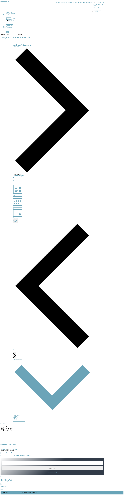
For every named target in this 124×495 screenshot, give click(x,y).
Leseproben (96, 11)
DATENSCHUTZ (4, 487)
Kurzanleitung (11, 20)
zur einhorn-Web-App (10, 18)
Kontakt (7, 31)
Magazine (5, 26)
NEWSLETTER (59, 2)
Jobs (4, 28)
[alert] (52, 178)
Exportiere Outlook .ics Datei (19, 421)
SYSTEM (88, 2)
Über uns (5, 29)
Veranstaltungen (16, 46)
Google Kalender (16, 415)
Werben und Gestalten (7, 27)
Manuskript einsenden (10, 13)
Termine (7, 32)
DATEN (78, 2)
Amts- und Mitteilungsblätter (9, 14)
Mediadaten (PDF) (9, 24)
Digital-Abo (8, 17)
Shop (95, 8)
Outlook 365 (15, 417)
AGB (2, 489)
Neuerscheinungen (97, 10)
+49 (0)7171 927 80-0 (99, 2)
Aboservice (8, 15)
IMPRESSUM (4, 486)
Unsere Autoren (9, 12)
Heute (14, 351)
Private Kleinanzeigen (10, 21)
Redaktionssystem (9, 19)
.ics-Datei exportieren (17, 419)
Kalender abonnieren (18, 359)
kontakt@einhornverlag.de (6, 431)
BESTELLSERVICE (70, 2)
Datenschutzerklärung (52, 472)
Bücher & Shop (97, 7)
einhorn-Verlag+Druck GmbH (14, 492)
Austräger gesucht (9, 25)
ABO (64, 2)
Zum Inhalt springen (5, 1)
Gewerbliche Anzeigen (10, 22)
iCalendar (15, 416)
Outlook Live (15, 418)
